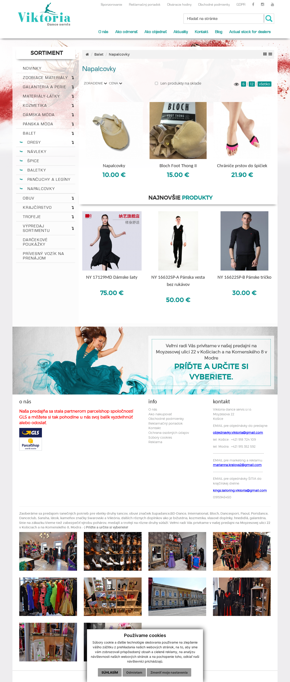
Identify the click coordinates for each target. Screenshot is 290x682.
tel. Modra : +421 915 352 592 (234, 446)
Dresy (34, 142)
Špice (33, 161)
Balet (29, 133)
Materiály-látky (41, 96)
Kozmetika (35, 105)
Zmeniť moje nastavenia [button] (169, 672)
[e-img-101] (242, 596)
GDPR (241, 4)
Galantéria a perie (44, 87)
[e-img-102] (48, 642)
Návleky (36, 151)
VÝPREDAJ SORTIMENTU (36, 228)
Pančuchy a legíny (49, 179)
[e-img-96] (242, 551)
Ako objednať (156, 31)
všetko (264, 84)
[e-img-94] (177, 551)
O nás (104, 31)
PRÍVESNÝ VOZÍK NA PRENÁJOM (43, 255)
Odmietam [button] (134, 672)
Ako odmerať (126, 31)
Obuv (28, 198)
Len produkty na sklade (180, 83)
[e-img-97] (48, 596)
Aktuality (181, 31)
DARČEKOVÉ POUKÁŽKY (35, 242)
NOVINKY (32, 68)
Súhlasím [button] (110, 672)
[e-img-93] (113, 551)
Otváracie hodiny (179, 4)
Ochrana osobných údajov (168, 433)
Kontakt (201, 31)
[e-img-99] (177, 596)
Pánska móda (38, 124)
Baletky (36, 170)
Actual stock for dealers (250, 31)
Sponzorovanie (111, 4)
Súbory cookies (160, 437)
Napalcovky (41, 188)
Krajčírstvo (37, 207)
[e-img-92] (48, 551)
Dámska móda (39, 114)
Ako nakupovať (160, 414)
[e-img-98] (113, 596)
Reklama (155, 442)
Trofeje (32, 216)
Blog (218, 31)
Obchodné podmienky (214, 4)
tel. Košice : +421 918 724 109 (234, 439)
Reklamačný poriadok (144, 4)
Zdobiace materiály (45, 77)
